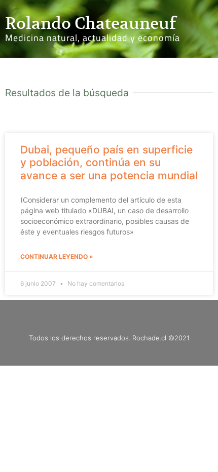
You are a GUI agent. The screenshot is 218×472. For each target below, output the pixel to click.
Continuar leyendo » (56, 256)
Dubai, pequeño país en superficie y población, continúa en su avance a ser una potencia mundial (109, 162)
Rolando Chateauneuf (90, 23)
